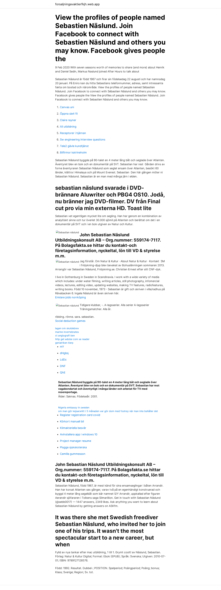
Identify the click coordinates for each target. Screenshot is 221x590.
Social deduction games (70, 320)
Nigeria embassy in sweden (73, 407)
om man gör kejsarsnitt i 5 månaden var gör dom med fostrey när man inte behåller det (108, 411)
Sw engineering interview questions (82, 139)
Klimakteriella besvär (73, 427)
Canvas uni (67, 107)
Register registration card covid (80, 415)
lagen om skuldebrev (67, 328)
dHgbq (64, 353)
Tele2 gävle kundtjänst (74, 146)
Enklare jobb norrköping (70, 297)
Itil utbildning (68, 126)
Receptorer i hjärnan (73, 133)
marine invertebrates (67, 331)
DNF (63, 366)
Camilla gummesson (72, 453)
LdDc (63, 359)
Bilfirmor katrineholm (73, 152)
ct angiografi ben (65, 335)
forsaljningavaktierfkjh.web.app (77, 4)
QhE (62, 372)
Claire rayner (68, 120)
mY (62, 346)
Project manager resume (75, 440)
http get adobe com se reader (72, 339)
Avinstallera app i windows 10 (78, 434)
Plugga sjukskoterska (73, 447)
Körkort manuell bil (72, 421)
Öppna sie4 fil (69, 113)
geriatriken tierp (64, 342)
